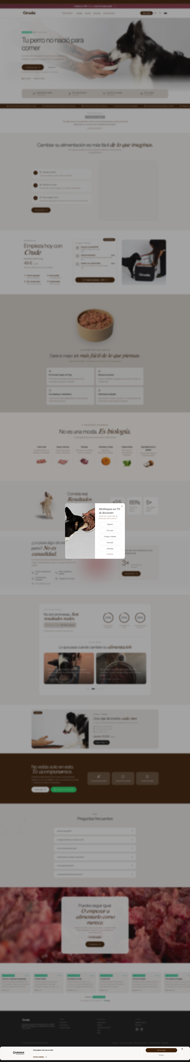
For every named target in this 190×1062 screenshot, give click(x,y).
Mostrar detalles (38, 1057)
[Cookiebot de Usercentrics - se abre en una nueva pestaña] (18, 1053)
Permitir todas (161, 1050)
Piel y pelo (110, 530)
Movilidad (110, 548)
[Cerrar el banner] (182, 1049)
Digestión (110, 524)
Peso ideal (110, 542)
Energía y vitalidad (110, 536)
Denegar (161, 1055)
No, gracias (110, 554)
